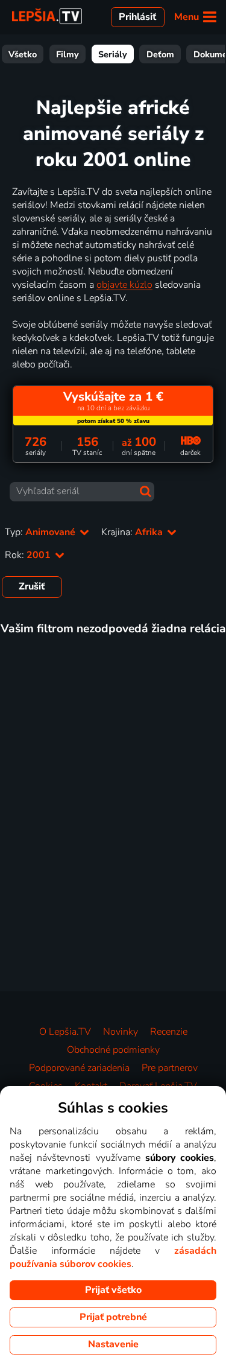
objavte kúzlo (124, 284)
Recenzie (168, 1031)
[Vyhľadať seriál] (145, 491)
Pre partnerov (170, 1068)
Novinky (120, 1031)
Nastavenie (113, 1344)
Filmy (67, 54)
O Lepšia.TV (65, 1031)
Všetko (22, 54)
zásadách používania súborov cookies (113, 1257)
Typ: (41, 532)
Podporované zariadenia (79, 1068)
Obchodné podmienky (113, 1049)
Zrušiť (32, 586)
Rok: (29, 555)
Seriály (112, 54)
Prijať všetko (113, 1290)
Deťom (160, 54)
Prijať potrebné (113, 1317)
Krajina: (133, 532)
